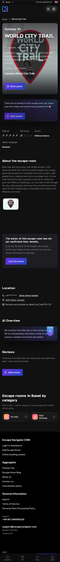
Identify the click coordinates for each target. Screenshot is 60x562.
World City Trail (19, 19)
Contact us (7, 481)
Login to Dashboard (12, 445)
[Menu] (51, 9)
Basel (4, 19)
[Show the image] (10, 204)
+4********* (11, 295)
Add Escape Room (11, 450)
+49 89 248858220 (43, 2)
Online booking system (13, 454)
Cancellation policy (12, 486)
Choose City (8, 468)
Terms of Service (11, 504)
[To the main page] (5, 9)
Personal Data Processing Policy (18, 508)
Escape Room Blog (11, 472)
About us (6, 477)
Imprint (5, 499)
